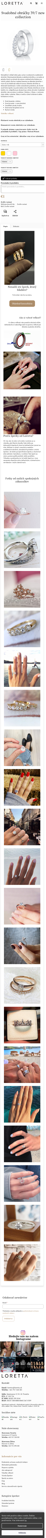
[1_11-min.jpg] (22, 904)
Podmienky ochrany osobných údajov (15, 1462)
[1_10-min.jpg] (22, 864)
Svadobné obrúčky (8, 1500)
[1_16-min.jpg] (22, 1102)
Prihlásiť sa (8, 1319)
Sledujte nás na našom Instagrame (23, 1337)
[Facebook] (5, 1418)
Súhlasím (22, 1533)
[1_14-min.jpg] (22, 1023)
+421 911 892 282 (13, 1446)
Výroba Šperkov (7, 1475)
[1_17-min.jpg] (22, 1142)
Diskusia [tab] (16, 226)
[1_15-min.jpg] (22, 1062)
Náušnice (5, 1506)
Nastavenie (22, 1526)
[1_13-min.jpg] (22, 983)
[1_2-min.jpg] (22, 547)
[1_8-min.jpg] (22, 785)
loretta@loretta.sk (14, 1388)
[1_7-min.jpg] (22, 745)
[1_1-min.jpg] (22, 508)
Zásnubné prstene (8, 1503)
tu (25, 1520)
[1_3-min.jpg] (22, 587)
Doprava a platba (7, 1467)
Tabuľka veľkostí (7, 113)
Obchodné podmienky (9, 1465)
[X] (23, 1418)
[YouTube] (41, 1418)
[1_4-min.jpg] (22, 627)
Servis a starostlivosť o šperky (12, 1486)
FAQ (3, 1481)
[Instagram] (14, 1418)
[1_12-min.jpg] (22, 943)
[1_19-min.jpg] (22, 1221)
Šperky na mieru (7, 1478)
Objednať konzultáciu (22, 303)
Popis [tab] (5, 226)
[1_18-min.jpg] (22, 1181)
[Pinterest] (32, 1418)
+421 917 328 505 (15, 1390)
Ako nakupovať (7, 1470)
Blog (3, 1484)
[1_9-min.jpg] (22, 825)
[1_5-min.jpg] (22, 666)
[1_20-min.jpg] (22, 1260)
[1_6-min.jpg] (22, 706)
